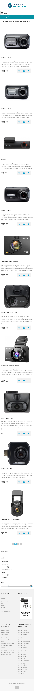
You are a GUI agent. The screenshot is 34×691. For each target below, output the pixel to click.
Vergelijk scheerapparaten (24, 639)
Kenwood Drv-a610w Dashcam (9, 261)
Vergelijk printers (22, 658)
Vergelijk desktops (22, 665)
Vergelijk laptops (22, 645)
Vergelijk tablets (22, 662)
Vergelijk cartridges (22, 634)
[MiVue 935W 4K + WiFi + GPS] (17, 402)
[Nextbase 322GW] (17, 194)
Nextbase (5, 575)
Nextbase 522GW (6, 108)
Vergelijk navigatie (22, 647)
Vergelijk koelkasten (23, 630)
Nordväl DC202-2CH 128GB (7, 652)
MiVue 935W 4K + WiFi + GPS (9, 418)
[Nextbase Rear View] (17, 454)
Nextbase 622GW (5, 636)
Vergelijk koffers (22, 654)
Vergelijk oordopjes (22, 669)
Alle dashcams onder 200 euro (17, 17)
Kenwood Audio (7, 569)
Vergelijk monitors (22, 667)
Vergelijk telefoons (22, 671)
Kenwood (5, 567)
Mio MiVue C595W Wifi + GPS (9, 312)
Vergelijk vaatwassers (23, 632)
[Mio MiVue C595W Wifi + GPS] (17, 296)
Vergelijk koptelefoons (23, 643)
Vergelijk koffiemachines (24, 641)
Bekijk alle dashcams (6, 611)
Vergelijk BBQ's (22, 664)
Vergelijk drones (22, 638)
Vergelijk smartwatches (23, 660)
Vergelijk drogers (22, 636)
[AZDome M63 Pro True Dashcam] (17, 349)
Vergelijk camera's (22, 656)
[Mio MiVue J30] (17, 143)
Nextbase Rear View (6, 468)
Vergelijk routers (22, 649)
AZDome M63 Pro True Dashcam (10, 365)
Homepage (4, 17)
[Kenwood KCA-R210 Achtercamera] (17, 503)
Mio (3, 572)
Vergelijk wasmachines (23, 675)
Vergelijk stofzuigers (23, 652)
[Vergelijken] (28, 71)
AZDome (5, 564)
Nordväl (5, 577)
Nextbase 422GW (6, 57)
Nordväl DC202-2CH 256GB (7, 649)
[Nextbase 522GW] (17, 92)
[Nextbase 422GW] (17, 41)
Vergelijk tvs (21, 673)
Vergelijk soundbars (23, 651)
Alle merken (5, 561)
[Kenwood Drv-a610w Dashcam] (17, 245)
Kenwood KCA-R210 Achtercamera (10, 519)
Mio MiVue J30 (5, 159)
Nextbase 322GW (6, 210)
